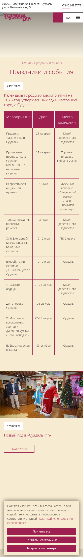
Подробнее (19, 449)
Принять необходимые (41, 540)
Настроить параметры (41, 548)
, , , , (27, 5)
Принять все (41, 531)
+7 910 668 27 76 (71, 5)
